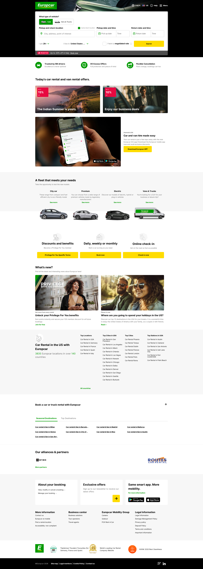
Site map (54, 564)
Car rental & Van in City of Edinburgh (77, 432)
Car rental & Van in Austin (137, 432)
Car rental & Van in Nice (106, 432)
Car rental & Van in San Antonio (46, 437)
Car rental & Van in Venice (45, 432)
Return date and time (141, 28)
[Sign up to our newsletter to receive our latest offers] (116, 498)
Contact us (90, 564)
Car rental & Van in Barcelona (77, 427)
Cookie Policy (78, 564)
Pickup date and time (106, 28)
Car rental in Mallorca (135, 427)
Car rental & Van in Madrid (107, 427)
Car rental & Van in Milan (45, 427)
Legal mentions (65, 564)
